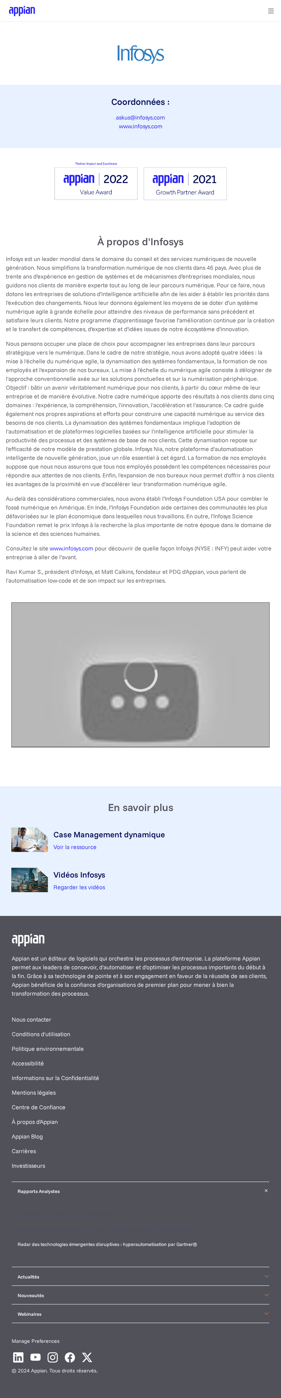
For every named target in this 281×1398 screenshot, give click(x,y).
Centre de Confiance (38, 1107)
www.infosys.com (140, 126)
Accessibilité (28, 1063)
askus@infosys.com (140, 117)
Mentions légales (34, 1092)
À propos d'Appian (35, 1121)
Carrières (24, 1151)
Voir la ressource (75, 846)
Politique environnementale (48, 1048)
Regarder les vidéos (79, 887)
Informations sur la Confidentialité (55, 1077)
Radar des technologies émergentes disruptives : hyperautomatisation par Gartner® (108, 1244)
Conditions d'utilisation (41, 1034)
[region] (140, 674)
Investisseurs (28, 1165)
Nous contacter (31, 1019)
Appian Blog (27, 1136)
